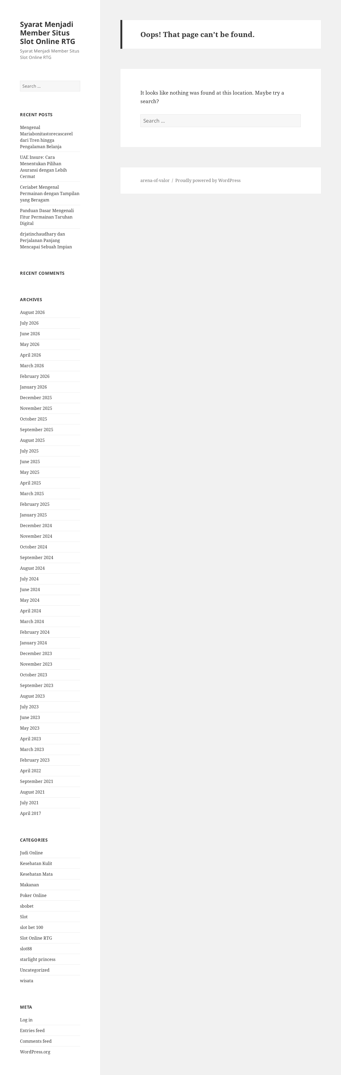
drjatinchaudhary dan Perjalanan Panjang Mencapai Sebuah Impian (46, 240)
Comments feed (36, 1041)
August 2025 (32, 440)
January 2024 (33, 643)
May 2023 (29, 728)
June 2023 (30, 717)
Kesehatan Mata (36, 874)
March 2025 (32, 493)
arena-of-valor (155, 180)
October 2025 (33, 419)
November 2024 (36, 536)
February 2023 (35, 760)
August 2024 (32, 568)
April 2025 (30, 483)
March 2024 (32, 621)
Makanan (29, 885)
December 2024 (36, 525)
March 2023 (32, 749)
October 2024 (33, 547)
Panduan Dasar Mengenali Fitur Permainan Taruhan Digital (47, 217)
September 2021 (36, 781)
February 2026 (35, 376)
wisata (26, 981)
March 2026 (32, 366)
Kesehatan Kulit (36, 863)
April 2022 (30, 771)
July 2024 (29, 579)
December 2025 (36, 398)
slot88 (26, 949)
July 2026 (29, 323)
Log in (26, 1020)
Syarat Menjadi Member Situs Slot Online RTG (47, 32)
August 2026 (32, 312)
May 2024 (29, 600)
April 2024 (30, 611)
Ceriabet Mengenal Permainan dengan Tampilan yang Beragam (49, 193)
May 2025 (29, 472)
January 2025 (33, 515)
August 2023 (32, 696)
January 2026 (33, 387)
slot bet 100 (31, 927)
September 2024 (36, 557)
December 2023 (36, 653)
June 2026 (30, 334)
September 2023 (36, 685)
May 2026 (29, 344)
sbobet (27, 906)
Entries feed (32, 1030)
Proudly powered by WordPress (208, 180)
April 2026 (30, 355)
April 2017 (30, 813)
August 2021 (32, 792)
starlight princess (37, 959)
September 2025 (36, 430)
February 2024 (35, 632)
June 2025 (30, 461)
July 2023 (29, 707)
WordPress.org (35, 1052)
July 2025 (29, 451)
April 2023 (30, 739)
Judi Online (31, 853)
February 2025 (35, 504)
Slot (24, 917)
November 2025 (36, 408)
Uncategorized (35, 970)
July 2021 (29, 803)
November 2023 (36, 664)
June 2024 (30, 589)
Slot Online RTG (36, 938)
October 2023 (33, 675)
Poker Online (33, 895)
